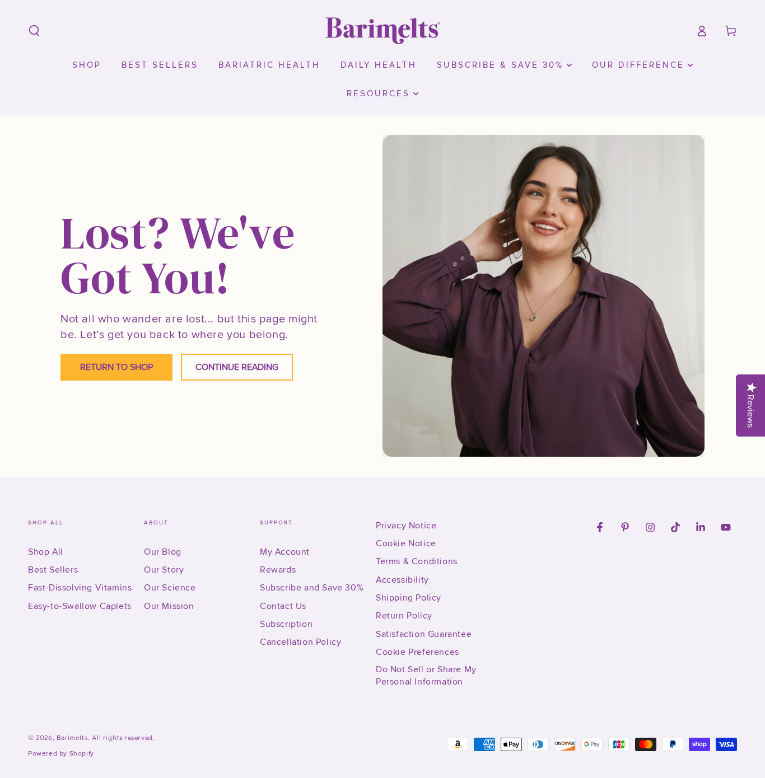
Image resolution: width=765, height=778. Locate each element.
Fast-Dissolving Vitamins (80, 587)
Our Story (164, 569)
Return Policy (404, 615)
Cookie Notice (406, 543)
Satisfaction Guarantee (424, 634)
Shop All (45, 551)
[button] (34, 30)
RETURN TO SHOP (116, 367)
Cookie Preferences (417, 652)
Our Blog (162, 551)
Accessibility (402, 579)
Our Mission (169, 606)
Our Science (170, 587)
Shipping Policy (408, 597)
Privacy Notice (406, 525)
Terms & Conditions (417, 561)
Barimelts (72, 738)
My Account (285, 551)
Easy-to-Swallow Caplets (80, 606)
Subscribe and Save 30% (311, 587)
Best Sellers (53, 569)
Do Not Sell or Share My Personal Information (426, 675)
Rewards (278, 569)
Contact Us (283, 606)
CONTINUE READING (236, 367)
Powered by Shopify (61, 753)
